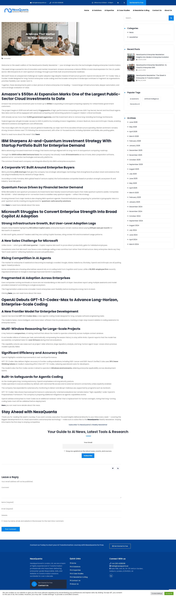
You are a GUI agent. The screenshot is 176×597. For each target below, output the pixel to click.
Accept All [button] (169, 593)
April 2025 (133, 188)
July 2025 (133, 174)
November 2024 (135, 211)
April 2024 (133, 239)
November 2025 (135, 155)
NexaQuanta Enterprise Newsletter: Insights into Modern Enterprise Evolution (152, 55)
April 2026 (133, 131)
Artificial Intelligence (151, 99)
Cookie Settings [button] (157, 593)
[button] (120, 546)
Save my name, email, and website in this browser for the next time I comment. (34, 521)
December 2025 (135, 150)
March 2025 (134, 192)
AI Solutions (97, 10)
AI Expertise (109, 10)
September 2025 (136, 164)
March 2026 (134, 136)
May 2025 (133, 183)
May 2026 (133, 127)
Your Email (88, 442)
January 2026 (134, 145)
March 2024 (134, 244)
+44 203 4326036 (118, 563)
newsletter (7, 58)
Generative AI (135, 104)
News (131, 32)
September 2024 (136, 221)
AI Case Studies (123, 10)
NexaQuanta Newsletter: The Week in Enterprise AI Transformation (151, 76)
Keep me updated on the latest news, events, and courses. (89, 451)
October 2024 (135, 216)
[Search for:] (149, 18)
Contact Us (157, 10)
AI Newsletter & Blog (141, 10)
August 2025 (134, 169)
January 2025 (134, 202)
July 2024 (133, 230)
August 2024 (134, 225)
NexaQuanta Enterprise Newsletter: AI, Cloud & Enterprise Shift (151, 66)
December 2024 (135, 206)
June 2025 (133, 178)
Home (86, 10)
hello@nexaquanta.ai (119, 566)
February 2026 (135, 141)
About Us (168, 10)
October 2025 (134, 160)
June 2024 (133, 235)
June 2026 (133, 122)
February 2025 (135, 197)
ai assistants (134, 99)
